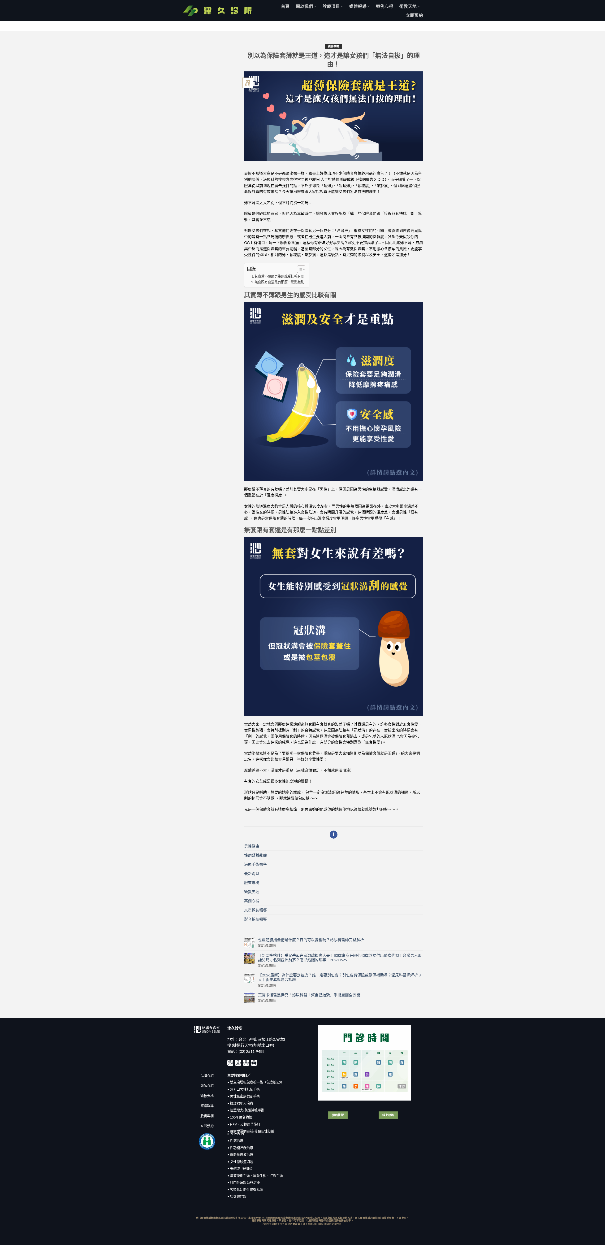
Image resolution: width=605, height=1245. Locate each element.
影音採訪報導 (255, 919)
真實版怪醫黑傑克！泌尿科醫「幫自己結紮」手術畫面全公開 (309, 995)
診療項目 (331, 6)
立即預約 (414, 15)
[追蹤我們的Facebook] (333, 835)
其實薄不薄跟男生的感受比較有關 (279, 276)
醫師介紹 (207, 1086)
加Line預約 (588, 26)
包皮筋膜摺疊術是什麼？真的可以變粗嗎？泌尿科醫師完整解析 (311, 939)
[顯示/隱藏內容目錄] (299, 269)
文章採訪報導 (255, 910)
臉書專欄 (333, 46)
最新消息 (251, 873)
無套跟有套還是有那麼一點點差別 (279, 282)
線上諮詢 (388, 1115)
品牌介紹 (207, 1076)
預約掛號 (338, 1115)
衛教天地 (408, 6)
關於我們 (304, 6)
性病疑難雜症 (255, 855)
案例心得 (384, 6)
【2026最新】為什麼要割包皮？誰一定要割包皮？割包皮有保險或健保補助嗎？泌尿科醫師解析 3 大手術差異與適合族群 (339, 977)
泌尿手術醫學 (255, 864)
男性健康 (251, 846)
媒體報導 (358, 6)
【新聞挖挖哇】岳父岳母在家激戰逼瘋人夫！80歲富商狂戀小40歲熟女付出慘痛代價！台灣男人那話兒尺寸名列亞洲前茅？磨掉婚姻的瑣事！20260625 (340, 957)
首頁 (285, 6)
